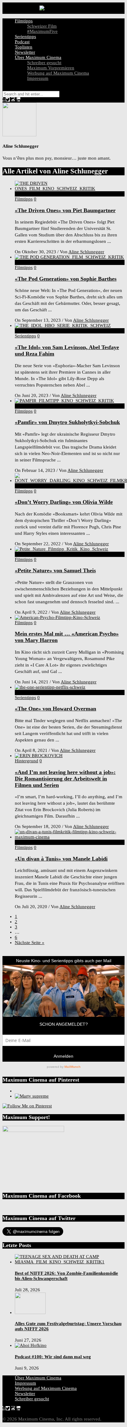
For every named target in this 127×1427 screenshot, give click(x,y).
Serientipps (25, 36)
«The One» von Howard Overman (55, 709)
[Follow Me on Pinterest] (27, 1105)
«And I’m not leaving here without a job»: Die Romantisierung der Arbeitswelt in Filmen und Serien (65, 778)
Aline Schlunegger (86, 251)
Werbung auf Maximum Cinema (58, 73)
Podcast (22, 41)
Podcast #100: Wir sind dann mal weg (53, 1356)
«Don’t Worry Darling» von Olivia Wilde (64, 502)
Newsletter (25, 52)
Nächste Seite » (29, 942)
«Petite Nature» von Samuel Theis (55, 570)
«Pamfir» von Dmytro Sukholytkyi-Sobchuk (67, 422)
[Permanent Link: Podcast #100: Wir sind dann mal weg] (31, 1345)
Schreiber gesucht (44, 62)
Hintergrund (26, 760)
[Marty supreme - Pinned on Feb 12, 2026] (32, 1096)
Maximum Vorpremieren (50, 67)
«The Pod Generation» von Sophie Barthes (66, 279)
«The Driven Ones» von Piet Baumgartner (65, 210)
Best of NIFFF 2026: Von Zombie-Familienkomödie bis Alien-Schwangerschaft (66, 1276)
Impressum (37, 78)
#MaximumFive (42, 31)
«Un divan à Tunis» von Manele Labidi (61, 859)
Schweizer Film (42, 26)
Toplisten (23, 47)
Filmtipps (24, 20)
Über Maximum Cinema (38, 57)
